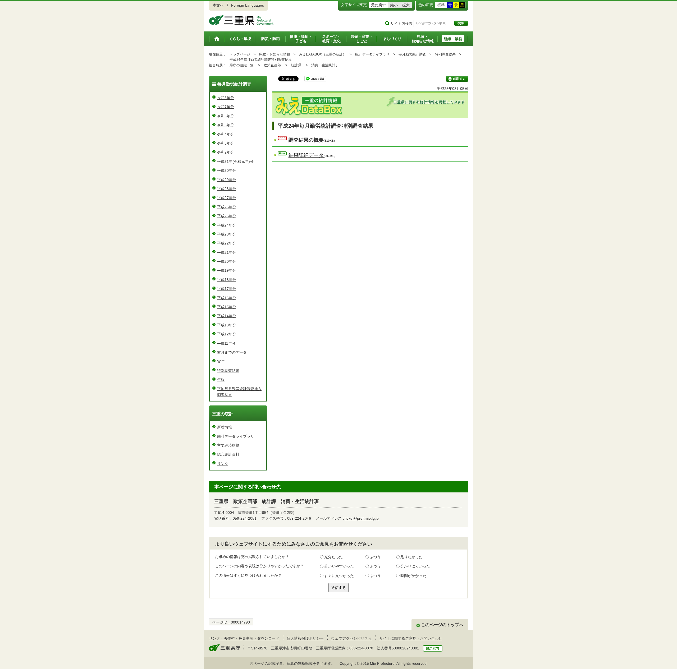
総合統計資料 (228, 454)
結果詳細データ (306, 155)
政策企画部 (272, 65)
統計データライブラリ (372, 54)
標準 (441, 5)
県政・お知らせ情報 (274, 54)
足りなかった (411, 557)
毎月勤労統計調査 (412, 54)
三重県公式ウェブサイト (241, 20)
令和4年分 (225, 134)
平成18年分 (226, 280)
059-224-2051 (245, 518)
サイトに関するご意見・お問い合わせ (410, 638)
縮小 (394, 5)
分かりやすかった (339, 566)
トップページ (240, 54)
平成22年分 (226, 243)
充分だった (333, 557)
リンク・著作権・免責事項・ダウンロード (244, 638)
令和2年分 (225, 152)
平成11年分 (226, 343)
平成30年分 (226, 170)
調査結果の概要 (306, 140)
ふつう (375, 557)
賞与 (221, 361)
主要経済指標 (228, 445)
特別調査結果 (445, 54)
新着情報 (224, 427)
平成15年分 (226, 307)
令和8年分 (225, 98)
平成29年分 (226, 180)
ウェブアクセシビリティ (351, 638)
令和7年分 (225, 107)
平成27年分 (226, 198)
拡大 (406, 5)
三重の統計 (222, 414)
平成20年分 (226, 261)
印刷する (457, 79)
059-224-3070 (361, 648)
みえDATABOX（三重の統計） (322, 54)
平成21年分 (226, 252)
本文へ (218, 5)
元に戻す (378, 5)
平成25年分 (226, 216)
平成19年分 (226, 270)
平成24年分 (226, 225)
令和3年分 (225, 143)
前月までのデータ (232, 352)
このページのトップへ (442, 624)
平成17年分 (226, 289)
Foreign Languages (247, 5)
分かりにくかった (415, 566)
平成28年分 (226, 189)
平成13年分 (226, 325)
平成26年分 (226, 207)
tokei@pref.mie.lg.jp (362, 518)
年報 (221, 379)
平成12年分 (226, 334)
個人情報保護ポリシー (305, 638)
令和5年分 (225, 125)
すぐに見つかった (339, 576)
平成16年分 (226, 298)
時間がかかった (413, 576)
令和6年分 (225, 116)
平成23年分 (226, 234)
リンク (222, 464)
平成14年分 (226, 316)
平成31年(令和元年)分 (235, 161)
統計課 (296, 65)
